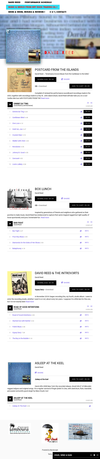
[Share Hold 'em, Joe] (81, 129)
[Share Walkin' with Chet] (81, 140)
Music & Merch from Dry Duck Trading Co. (32, 7)
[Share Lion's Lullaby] (81, 164)
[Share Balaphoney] (80, 248)
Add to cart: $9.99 (81, 86)
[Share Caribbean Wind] (81, 117)
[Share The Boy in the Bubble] (80, 338)
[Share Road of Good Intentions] (80, 315)
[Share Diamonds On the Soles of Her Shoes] (80, 242)
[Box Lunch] (19, 199)
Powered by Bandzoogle (50, 450)
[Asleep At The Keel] (19, 373)
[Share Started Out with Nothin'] (80, 320)
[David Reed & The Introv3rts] (19, 283)
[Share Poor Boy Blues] (80, 236)
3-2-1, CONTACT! (58, 12)
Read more (45, 98)
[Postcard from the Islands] (19, 80)
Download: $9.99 (45, 79)
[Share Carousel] (81, 158)
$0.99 (88, 111)
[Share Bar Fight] (80, 230)
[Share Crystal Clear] (81, 135)
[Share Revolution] (81, 146)
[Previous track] (88, 103)
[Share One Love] (81, 123)
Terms (50, 454)
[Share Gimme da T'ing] (81, 111)
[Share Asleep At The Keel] (90, 406)
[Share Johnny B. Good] (81, 152)
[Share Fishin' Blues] (80, 326)
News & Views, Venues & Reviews (26, 12)
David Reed (14, 2)
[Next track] (91, 103)
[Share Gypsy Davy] (80, 332)
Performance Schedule (38, 2)
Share (67, 79)
